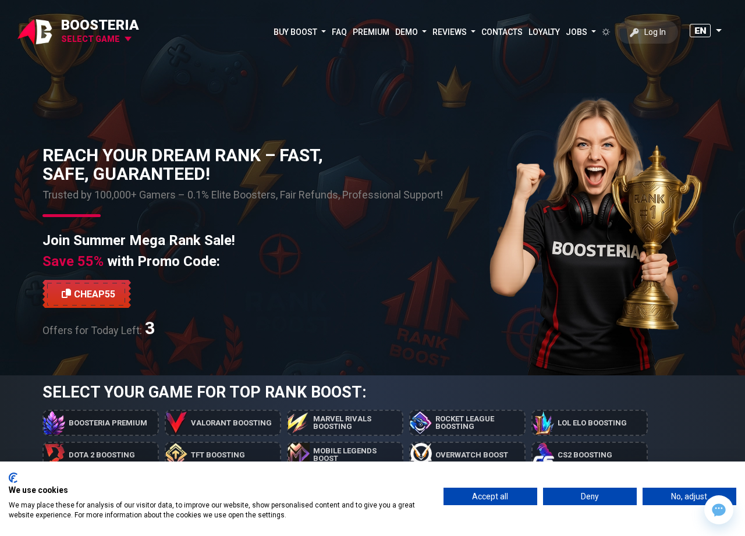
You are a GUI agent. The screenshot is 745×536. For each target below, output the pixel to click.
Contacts (502, 32)
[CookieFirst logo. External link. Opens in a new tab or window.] (13, 478)
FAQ (339, 32)
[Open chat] (718, 509)
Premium (371, 32)
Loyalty (544, 32)
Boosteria (100, 25)
